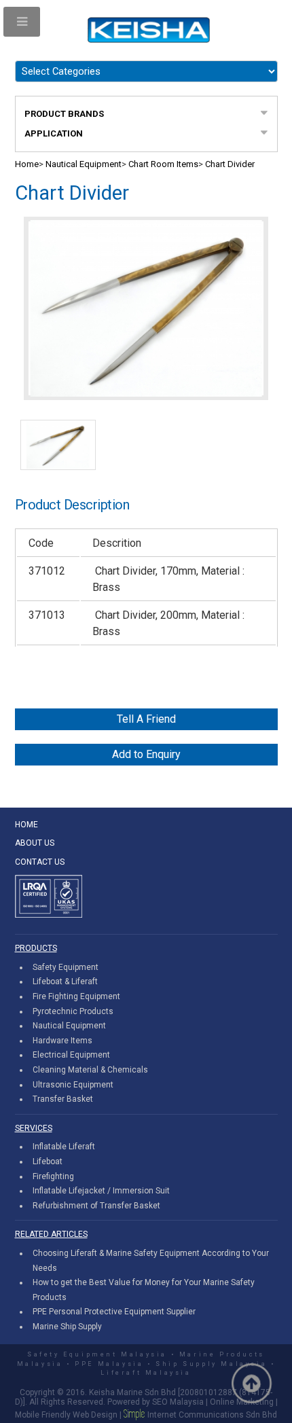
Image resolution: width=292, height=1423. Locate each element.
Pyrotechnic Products (73, 1011)
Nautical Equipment (83, 164)
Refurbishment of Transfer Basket (96, 1205)
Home (27, 164)
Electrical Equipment (71, 1055)
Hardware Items (62, 1040)
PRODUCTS (36, 948)
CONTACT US (40, 862)
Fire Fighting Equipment (76, 996)
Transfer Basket (63, 1099)
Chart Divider (230, 164)
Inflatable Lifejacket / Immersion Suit (101, 1190)
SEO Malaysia (178, 1402)
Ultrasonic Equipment (73, 1084)
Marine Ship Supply (67, 1326)
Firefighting (53, 1176)
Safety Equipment (65, 967)
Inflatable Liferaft (64, 1146)
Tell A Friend (146, 719)
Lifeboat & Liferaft (65, 981)
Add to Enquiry (146, 754)
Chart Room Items (163, 164)
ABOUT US (34, 843)
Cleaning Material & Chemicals (90, 1070)
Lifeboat (47, 1161)
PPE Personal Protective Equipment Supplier (114, 1311)
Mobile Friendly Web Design (66, 1415)
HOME (26, 824)
